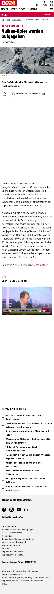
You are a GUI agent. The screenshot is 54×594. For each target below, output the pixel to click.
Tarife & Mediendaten (12, 574)
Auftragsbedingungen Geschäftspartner (20, 571)
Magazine (32, 9)
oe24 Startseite (9, 526)
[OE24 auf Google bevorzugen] (43, 94)
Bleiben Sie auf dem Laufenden (17, 499)
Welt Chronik (16, 20)
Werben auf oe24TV (11, 545)
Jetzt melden (40, 265)
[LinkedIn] (26, 510)
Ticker (4, 9)
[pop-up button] (44, 311)
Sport (13, 9)
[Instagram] (11, 510)
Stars (22, 9)
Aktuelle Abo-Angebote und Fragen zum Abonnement (26, 577)
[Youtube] (19, 510)
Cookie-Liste (8, 536)
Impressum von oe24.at (12, 552)
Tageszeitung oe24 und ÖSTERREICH (19, 562)
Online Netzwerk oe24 (12, 517)
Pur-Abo (6, 548)
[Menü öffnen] (51, 9)
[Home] (3, 20)
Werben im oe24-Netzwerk (14, 542)
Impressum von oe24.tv (12, 555)
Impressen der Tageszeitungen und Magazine (22, 581)
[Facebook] (4, 510)
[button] (27, 301)
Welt (4, 15)
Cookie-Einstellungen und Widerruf (18, 539)
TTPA (4, 584)
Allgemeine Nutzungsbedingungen (18, 529)
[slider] (15, 311)
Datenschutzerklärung (12, 533)
